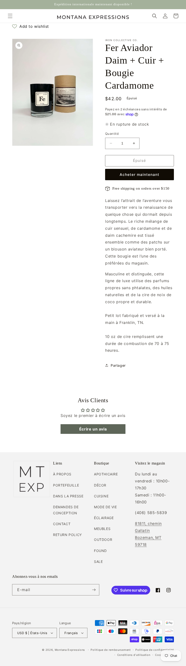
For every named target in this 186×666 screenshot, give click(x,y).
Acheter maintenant (139, 174)
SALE (98, 561)
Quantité (112, 134)
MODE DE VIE (105, 507)
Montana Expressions (70, 650)
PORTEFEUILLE (66, 485)
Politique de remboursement (111, 650)
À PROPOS (62, 474)
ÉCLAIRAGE (104, 518)
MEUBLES (102, 529)
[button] (10, 16)
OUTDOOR (103, 539)
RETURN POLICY (67, 535)
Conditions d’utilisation (133, 655)
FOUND (100, 551)
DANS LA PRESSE (68, 496)
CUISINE (101, 496)
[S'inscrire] (93, 589)
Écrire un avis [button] (93, 429)
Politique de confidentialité (154, 650)
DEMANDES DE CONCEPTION (66, 510)
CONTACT (61, 524)
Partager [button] (118, 365)
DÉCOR (100, 485)
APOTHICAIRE (106, 474)
